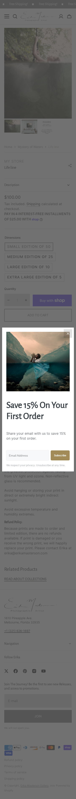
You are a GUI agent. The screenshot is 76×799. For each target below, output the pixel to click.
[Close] (68, 333)
